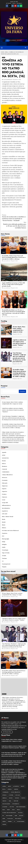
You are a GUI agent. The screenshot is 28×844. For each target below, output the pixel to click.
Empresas (5, 486)
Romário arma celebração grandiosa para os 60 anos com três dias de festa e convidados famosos (14, 225)
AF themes (8, 3)
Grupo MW (5, 502)
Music (3, 525)
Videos (14, 3)
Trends (4, 555)
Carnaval (4, 469)
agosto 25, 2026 (15, 288)
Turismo (4, 558)
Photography (5, 539)
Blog (16, 832)
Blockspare (19, 3)
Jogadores (5, 511)
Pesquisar (4, 386)
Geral (3, 57)
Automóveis (5, 458)
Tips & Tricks (5, 552)
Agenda (4, 452)
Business (4, 333)
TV (3, 561)
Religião (4, 544)
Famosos (4, 497)
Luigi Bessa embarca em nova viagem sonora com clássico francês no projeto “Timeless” (13, 410)
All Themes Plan (7, 732)
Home (12, 832)
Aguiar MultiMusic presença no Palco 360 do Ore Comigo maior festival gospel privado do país (13, 284)
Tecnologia (5, 550)
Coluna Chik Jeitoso (7, 474)
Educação (4, 483)
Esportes (4, 491)
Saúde (3, 547)
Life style (4, 513)
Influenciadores (6, 505)
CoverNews (10, 841)
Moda (3, 519)
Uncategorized (6, 564)
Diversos (4, 346)
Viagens (4, 566)
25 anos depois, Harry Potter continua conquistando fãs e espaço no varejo (12, 402)
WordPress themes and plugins (10, 725)
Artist (3, 455)
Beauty (4, 460)
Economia (4, 480)
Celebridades (5, 472)
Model (3, 522)
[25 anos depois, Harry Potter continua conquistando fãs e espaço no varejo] (14, 582)
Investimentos (6, 508)
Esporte (4, 488)
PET (3, 536)
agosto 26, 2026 (15, 708)
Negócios (4, 533)
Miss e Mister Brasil (7, 516)
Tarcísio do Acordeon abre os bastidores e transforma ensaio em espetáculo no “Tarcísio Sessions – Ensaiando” (14, 217)
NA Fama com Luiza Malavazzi (10, 530)
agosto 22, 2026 (15, 316)
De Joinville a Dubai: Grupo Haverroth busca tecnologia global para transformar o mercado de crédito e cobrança (14, 257)
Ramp (3, 541)
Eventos (4, 494)
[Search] (25, 47)
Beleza (4, 463)
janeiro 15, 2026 (17, 79)
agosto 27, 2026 (15, 260)
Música (4, 527)
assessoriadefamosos (7, 79)
